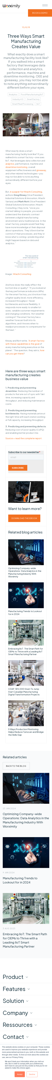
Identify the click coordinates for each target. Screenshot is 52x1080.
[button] (45, 5)
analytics (9, 163)
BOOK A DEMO (40, 13)
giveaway (41, 170)
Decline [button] (32, 1074)
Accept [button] (19, 1074)
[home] (11, 6)
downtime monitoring (16, 167)
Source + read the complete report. (23, 438)
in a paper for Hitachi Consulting (26, 191)
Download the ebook (24, 518)
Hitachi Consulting (22, 274)
